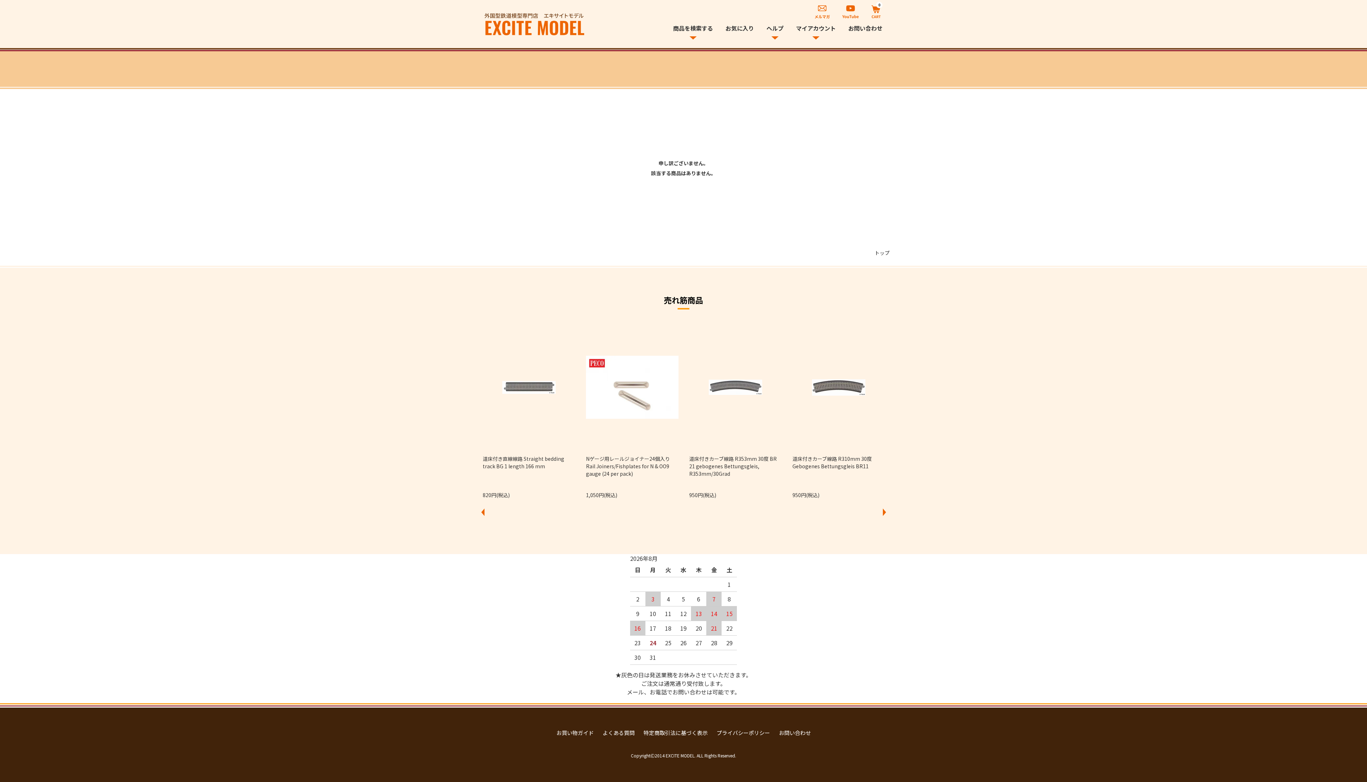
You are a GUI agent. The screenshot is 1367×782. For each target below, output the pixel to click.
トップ (882, 252)
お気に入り (740, 28)
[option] (529, 411)
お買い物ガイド (575, 732)
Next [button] (884, 512)
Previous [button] (482, 512)
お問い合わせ (865, 28)
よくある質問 (619, 732)
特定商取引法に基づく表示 (676, 732)
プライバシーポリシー (743, 732)
